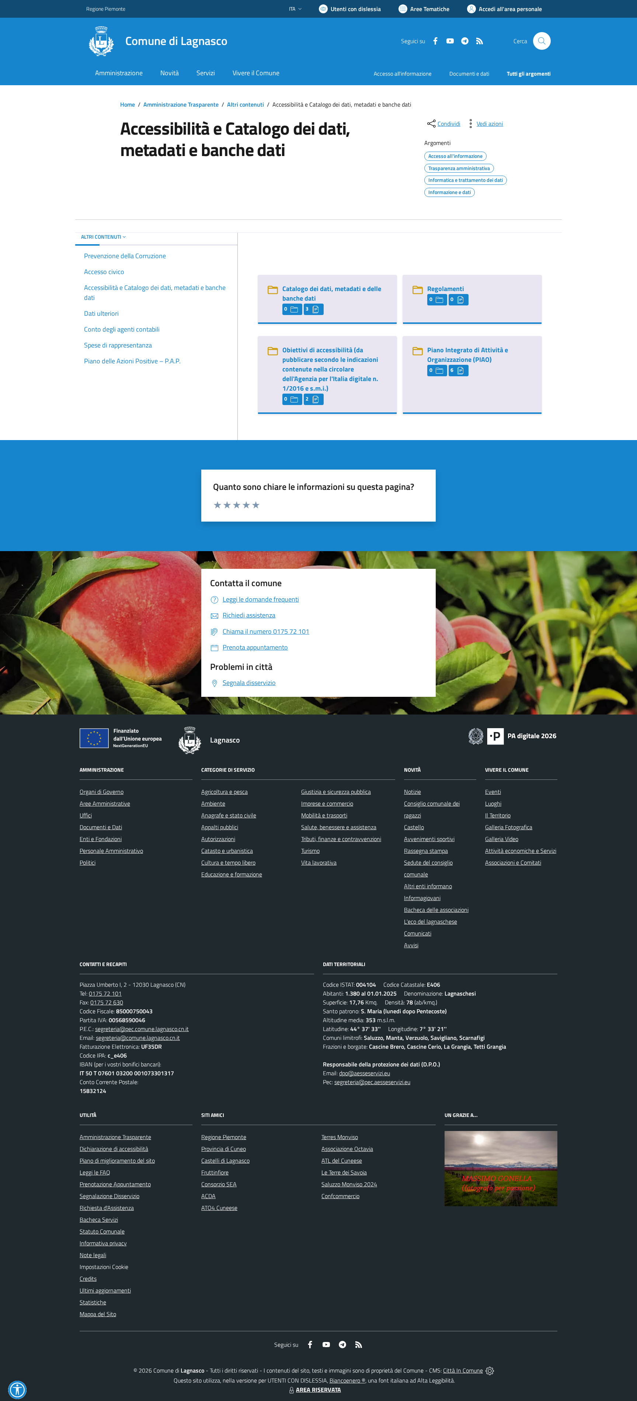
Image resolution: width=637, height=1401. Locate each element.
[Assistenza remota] (490, 1370)
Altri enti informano (428, 886)
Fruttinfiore (215, 1172)
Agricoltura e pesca (224, 791)
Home (127, 104)
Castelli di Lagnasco (225, 1160)
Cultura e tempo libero (228, 862)
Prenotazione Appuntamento (115, 1184)
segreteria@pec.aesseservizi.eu (372, 1081)
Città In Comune (463, 1370)
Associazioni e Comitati (513, 862)
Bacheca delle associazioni (436, 909)
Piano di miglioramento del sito (117, 1160)
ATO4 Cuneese (219, 1207)
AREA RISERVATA (318, 1389)
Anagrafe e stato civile (228, 815)
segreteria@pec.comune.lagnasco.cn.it (142, 1028)
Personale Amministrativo (111, 850)
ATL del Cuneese (341, 1160)
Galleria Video (501, 838)
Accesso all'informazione (403, 73)
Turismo (310, 850)
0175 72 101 (105, 993)
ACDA (208, 1195)
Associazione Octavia (347, 1148)
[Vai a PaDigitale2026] (512, 735)
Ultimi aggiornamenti (105, 1290)
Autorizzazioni (218, 838)
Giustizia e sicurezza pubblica (336, 791)
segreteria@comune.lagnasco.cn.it (138, 1037)
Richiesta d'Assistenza (107, 1207)
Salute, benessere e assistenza (338, 827)
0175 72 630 (106, 1002)
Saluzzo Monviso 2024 (349, 1184)
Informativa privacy (103, 1243)
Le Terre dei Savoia (344, 1172)
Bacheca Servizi (99, 1219)
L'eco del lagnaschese (430, 921)
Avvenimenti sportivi (429, 838)
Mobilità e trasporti (324, 815)
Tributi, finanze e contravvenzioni (341, 838)
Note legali (93, 1254)
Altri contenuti (245, 104)
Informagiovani (422, 897)
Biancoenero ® (347, 1380)
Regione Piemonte (105, 9)
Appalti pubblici (219, 827)
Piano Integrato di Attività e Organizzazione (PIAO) (467, 354)
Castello (414, 827)
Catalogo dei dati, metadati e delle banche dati (331, 293)
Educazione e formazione (231, 874)
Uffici (86, 815)
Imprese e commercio (327, 803)
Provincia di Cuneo (223, 1148)
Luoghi (493, 803)
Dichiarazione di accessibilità (114, 1148)
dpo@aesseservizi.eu (364, 1073)
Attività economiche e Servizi (520, 850)
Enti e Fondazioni (101, 838)
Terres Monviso (339, 1136)
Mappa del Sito (98, 1314)
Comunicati (417, 933)
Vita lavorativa (319, 862)
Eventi (493, 791)
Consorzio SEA (219, 1184)
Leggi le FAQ (95, 1172)
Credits (88, 1278)
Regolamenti (445, 289)
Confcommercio (340, 1195)
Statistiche (93, 1302)
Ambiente (213, 803)
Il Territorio (498, 815)
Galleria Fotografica (508, 827)
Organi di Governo (101, 791)
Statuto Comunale (102, 1231)
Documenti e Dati (101, 827)
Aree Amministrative (105, 803)
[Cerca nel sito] (542, 41)
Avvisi (411, 945)
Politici (87, 862)
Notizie (412, 791)
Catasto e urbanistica (227, 850)
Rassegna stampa (426, 850)
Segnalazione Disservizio (109, 1195)
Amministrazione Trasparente (181, 104)
